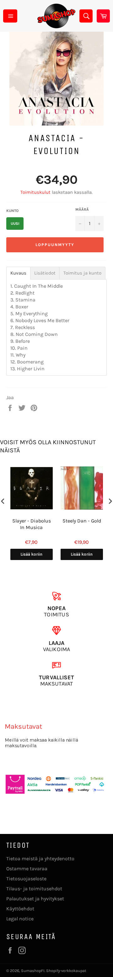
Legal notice (20, 919)
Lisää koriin (31, 554)
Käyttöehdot (20, 909)
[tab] (18, 273)
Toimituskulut (35, 192)
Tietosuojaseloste (26, 879)
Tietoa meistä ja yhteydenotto (40, 858)
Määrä (82, 209)
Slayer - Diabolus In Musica (31, 524)
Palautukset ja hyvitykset (35, 899)
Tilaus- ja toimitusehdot (34, 889)
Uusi (15, 223)
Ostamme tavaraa (26, 869)
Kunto (12, 210)
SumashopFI (33, 970)
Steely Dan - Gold (81, 521)
